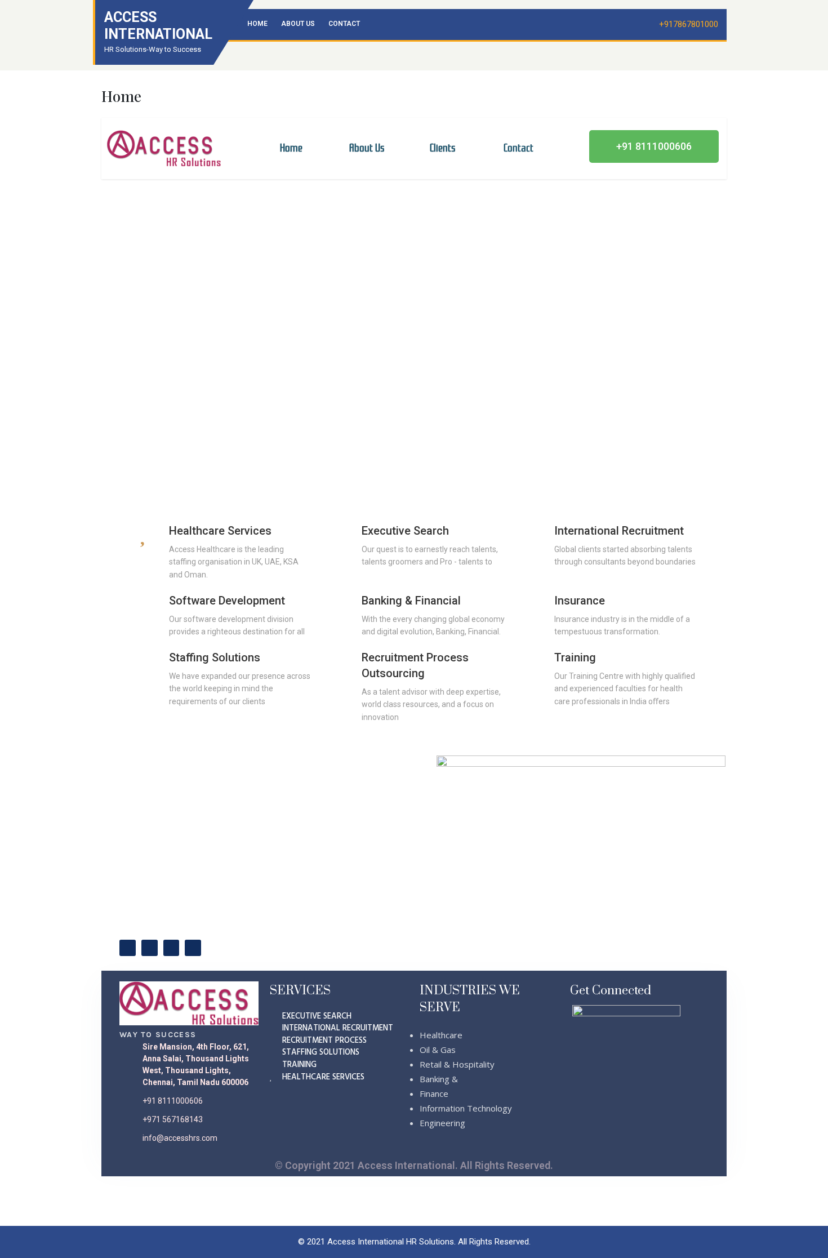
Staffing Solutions (214, 657)
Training (575, 657)
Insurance (579, 600)
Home (257, 24)
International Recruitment (619, 530)
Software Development (227, 600)
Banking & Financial (411, 600)
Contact (344, 24)
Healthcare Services (220, 530)
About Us (298, 24)
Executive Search (405, 530)
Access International (158, 25)
